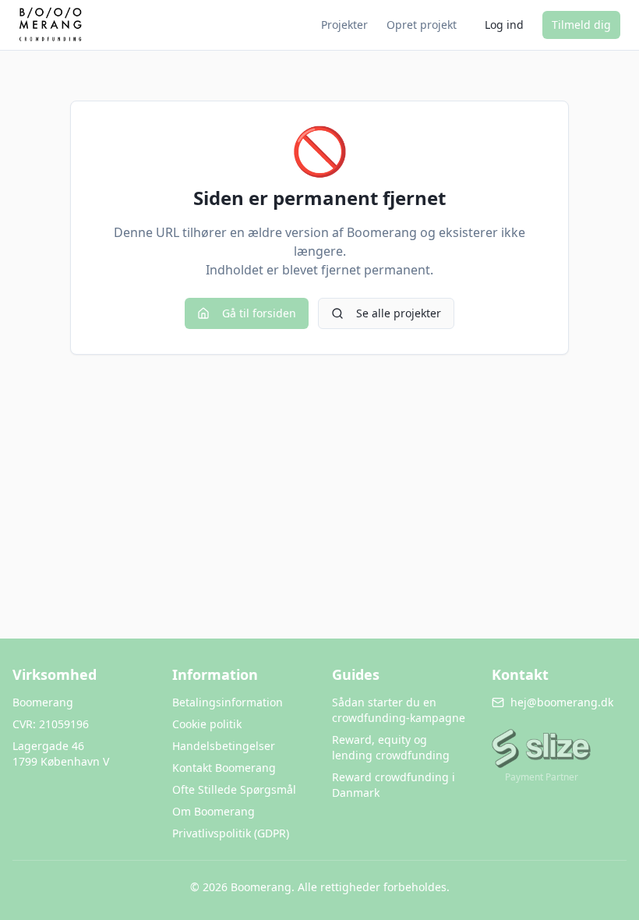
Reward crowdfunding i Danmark (393, 785)
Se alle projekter (398, 313)
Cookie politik (207, 724)
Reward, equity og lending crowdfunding (391, 747)
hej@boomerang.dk (561, 702)
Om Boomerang (213, 811)
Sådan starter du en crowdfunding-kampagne (398, 710)
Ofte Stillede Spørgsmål (234, 789)
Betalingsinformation (227, 702)
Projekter (344, 24)
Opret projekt (422, 24)
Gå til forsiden (259, 313)
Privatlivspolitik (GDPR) (230, 833)
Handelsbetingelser (223, 745)
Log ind (504, 24)
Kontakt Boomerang (224, 767)
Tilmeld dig (581, 24)
